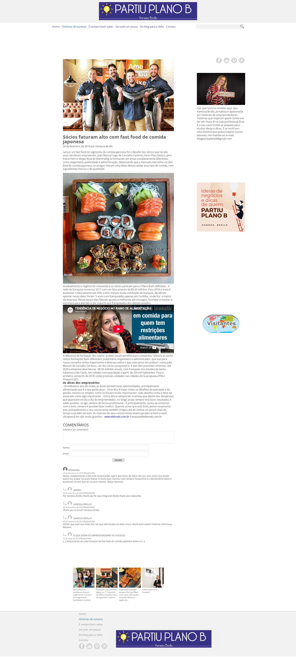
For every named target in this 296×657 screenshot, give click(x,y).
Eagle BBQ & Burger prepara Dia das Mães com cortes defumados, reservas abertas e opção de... (129, 594)
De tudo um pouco (127, 26)
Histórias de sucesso (74, 26)
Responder (89, 472)
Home (56, 26)
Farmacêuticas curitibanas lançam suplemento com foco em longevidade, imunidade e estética (82, 594)
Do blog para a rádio (152, 26)
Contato (171, 26)
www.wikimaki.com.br (116, 416)
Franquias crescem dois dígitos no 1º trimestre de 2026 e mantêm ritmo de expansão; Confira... (106, 593)
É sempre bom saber (100, 26)
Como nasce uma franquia (149, 590)
